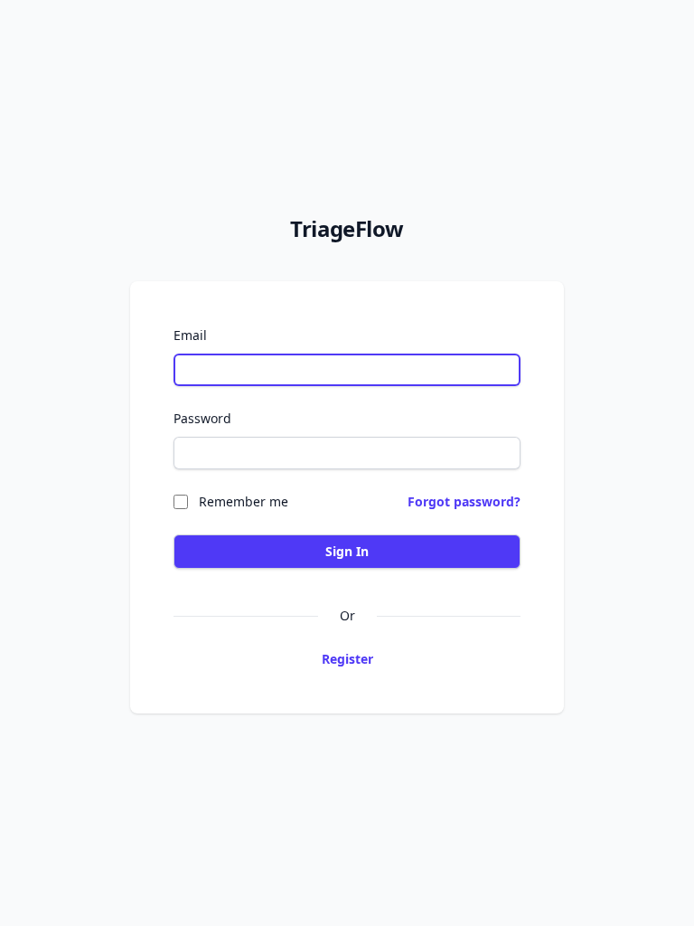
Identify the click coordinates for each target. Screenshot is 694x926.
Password (202, 418)
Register (347, 658)
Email (190, 335)
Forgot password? (464, 501)
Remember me (243, 501)
